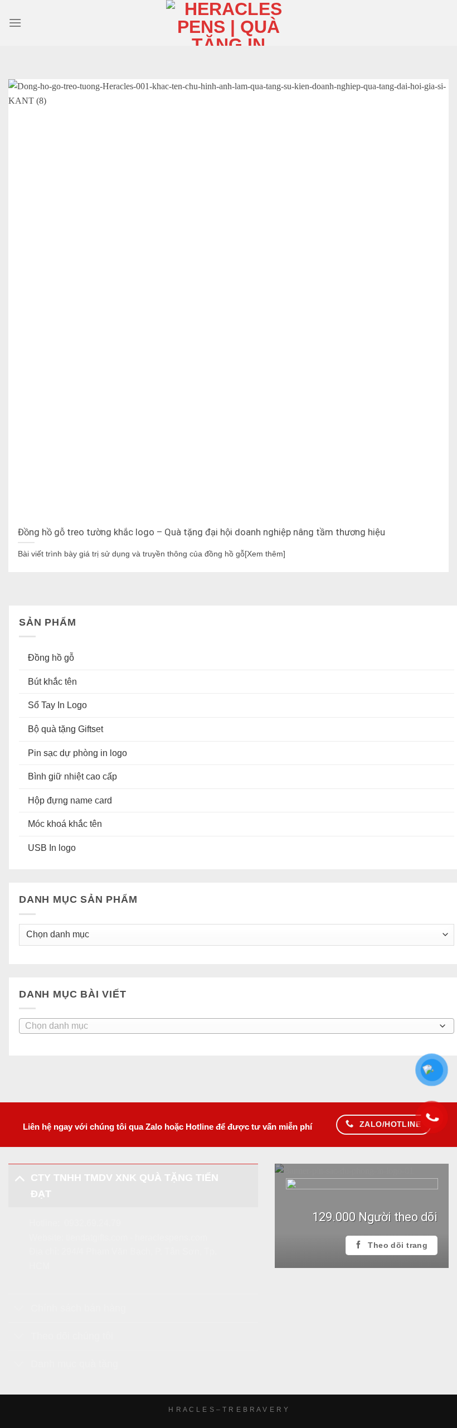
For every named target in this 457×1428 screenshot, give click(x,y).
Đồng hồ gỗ (51, 657)
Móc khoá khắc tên (65, 824)
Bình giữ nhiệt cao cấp (72, 776)
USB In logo (52, 848)
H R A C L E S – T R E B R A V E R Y (228, 1410)
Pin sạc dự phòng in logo (77, 753)
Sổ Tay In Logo (57, 705)
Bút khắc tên (52, 681)
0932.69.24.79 (92, 1223)
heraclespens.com (171, 1237)
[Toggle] (19, 1177)
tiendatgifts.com (97, 1237)
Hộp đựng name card (70, 800)
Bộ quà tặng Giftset (65, 729)
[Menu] (15, 22)
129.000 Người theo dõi (374, 1217)
